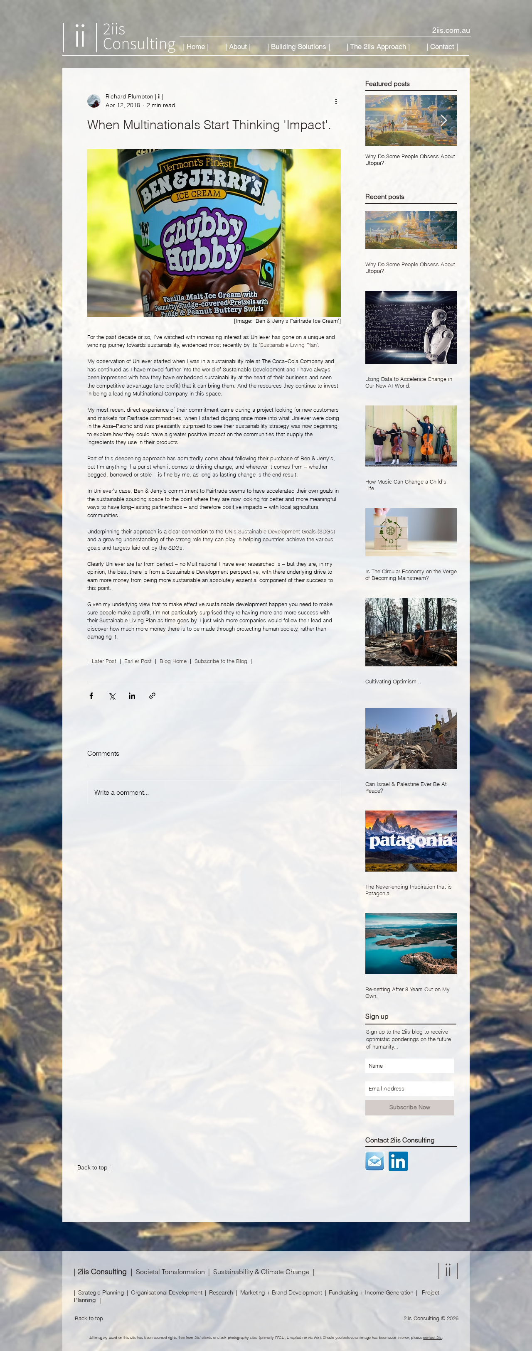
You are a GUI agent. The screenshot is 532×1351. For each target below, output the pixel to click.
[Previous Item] (378, 121)
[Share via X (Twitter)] (112, 696)
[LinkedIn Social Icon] (398, 1161)
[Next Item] (443, 121)
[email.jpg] (374, 1161)
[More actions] (336, 101)
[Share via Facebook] (91, 696)
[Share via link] (152, 696)
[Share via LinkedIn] (132, 696)
